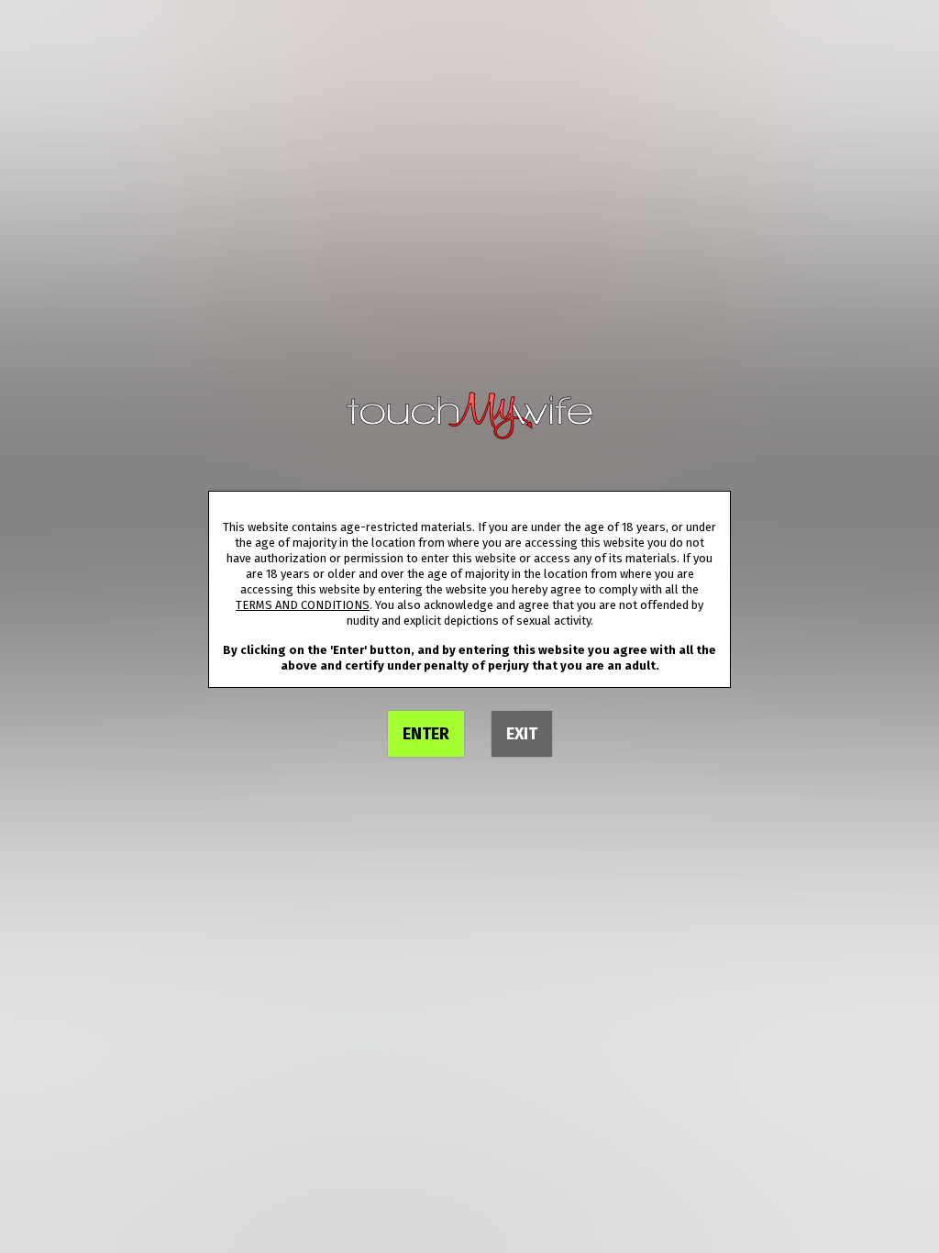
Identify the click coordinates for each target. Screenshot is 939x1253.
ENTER (426, 734)
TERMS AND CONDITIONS (303, 605)
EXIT (521, 734)
